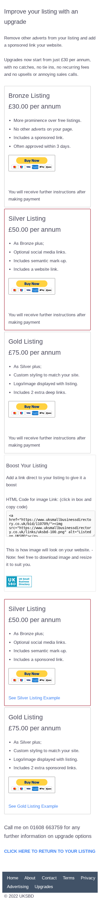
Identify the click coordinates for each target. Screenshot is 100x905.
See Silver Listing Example (34, 698)
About (29, 878)
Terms (69, 878)
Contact (49, 878)
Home (12, 878)
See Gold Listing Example (33, 806)
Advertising (17, 886)
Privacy (88, 878)
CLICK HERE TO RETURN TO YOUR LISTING (49, 851)
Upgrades (44, 886)
